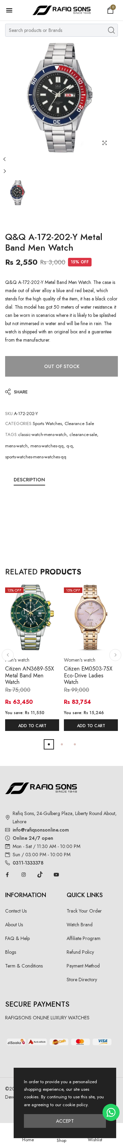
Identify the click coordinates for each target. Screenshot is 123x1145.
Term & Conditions (24, 965)
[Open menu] (12, 10)
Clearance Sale (79, 423)
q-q (69, 446)
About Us (14, 924)
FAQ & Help (17, 938)
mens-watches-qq (47, 446)
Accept (65, 1121)
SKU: (9, 413)
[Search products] (111, 30)
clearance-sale (83, 434)
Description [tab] (29, 479)
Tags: (11, 434)
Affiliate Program (83, 938)
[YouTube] (56, 874)
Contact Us (16, 910)
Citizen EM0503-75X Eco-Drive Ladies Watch (88, 675)
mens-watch (16, 446)
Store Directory (82, 979)
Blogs (10, 952)
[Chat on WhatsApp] (111, 1112)
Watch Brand (80, 924)
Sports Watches (47, 423)
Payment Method (83, 965)
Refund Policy (80, 952)
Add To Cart (32, 726)
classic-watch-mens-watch (42, 434)
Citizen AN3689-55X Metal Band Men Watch (29, 675)
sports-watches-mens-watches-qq (35, 457)
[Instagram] (23, 874)
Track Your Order (84, 910)
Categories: (19, 423)
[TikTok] (39, 874)
